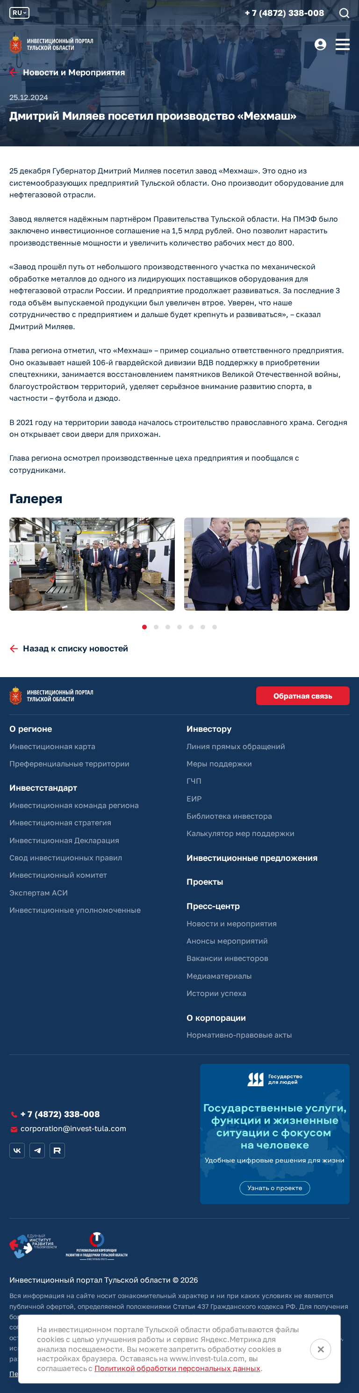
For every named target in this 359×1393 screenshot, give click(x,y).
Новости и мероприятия (232, 923)
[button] (144, 627)
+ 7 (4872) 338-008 (284, 13)
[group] (92, 564)
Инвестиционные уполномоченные (75, 910)
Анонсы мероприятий (227, 941)
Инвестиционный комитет (58, 875)
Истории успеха (216, 993)
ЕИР (194, 798)
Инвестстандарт (43, 788)
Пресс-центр (213, 906)
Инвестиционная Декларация (64, 840)
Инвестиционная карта (52, 746)
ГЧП (194, 781)
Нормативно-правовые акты (239, 1034)
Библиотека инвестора (229, 816)
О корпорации (216, 1018)
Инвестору (209, 729)
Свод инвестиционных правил (65, 857)
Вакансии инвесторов (227, 958)
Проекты (205, 882)
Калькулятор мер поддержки (240, 833)
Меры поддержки (219, 763)
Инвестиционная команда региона (74, 805)
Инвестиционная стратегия (60, 822)
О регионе (30, 729)
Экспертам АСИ (38, 892)
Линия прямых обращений (236, 746)
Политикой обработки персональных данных (177, 1368)
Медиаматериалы (219, 976)
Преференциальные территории (69, 763)
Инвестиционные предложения (252, 858)
